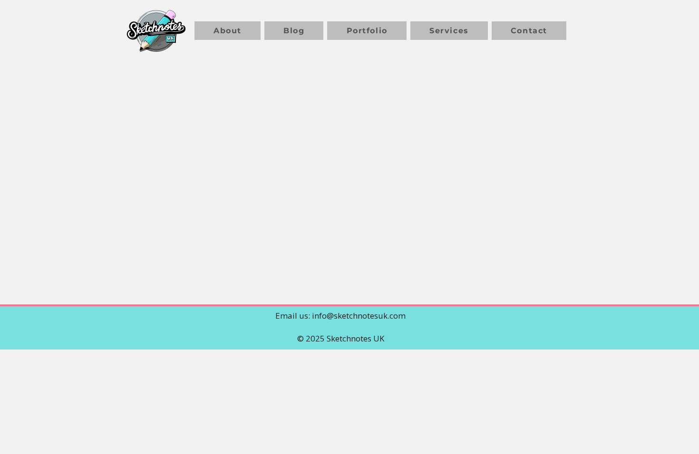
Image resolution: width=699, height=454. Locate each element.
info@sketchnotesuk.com (359, 315)
